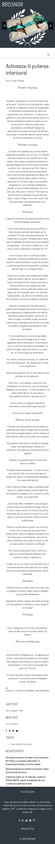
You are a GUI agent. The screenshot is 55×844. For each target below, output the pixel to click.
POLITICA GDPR (27, 791)
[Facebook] (6, 731)
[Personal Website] (34, 820)
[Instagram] (23, 820)
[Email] (17, 731)
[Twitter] (10, 731)
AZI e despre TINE (14, 710)
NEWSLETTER (27, 828)
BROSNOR (12, 4)
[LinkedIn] (13, 731)
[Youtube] (26, 820)
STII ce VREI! (12, 724)
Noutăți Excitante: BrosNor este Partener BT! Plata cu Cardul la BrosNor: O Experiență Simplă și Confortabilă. (27, 761)
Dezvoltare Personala (21, 744)
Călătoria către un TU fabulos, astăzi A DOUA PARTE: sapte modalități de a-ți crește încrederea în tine (25, 780)
